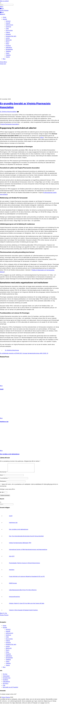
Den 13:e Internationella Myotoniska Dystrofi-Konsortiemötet (26, 536)
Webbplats (3, 481)
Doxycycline (9, 30)
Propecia (8, 45)
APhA (41, 137)
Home (4, 17)
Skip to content (4, 1)
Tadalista (8, 51)
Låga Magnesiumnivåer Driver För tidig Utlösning (22, 590)
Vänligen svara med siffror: (7, 489)
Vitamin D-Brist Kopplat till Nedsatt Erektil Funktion (23, 610)
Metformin (9, 40)
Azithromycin (9, 25)
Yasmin (8, 57)
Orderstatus (6, 676)
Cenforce (8, 26)
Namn (2, 475)
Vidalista (8, 55)
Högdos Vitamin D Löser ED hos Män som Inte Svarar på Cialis (26, 603)
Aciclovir (8, 21)
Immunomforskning (14, 596)
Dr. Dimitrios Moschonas (7, 111)
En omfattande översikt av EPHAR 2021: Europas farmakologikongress (20, 353)
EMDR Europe (13, 583)
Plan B (7, 41)
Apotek (5, 19)
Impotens (11, 569)
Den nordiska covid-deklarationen (9, 454)
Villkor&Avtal (6, 681)
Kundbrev (5, 679)
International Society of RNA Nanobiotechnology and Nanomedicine (28, 549)
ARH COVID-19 (44, 353)
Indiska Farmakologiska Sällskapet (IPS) (20, 542)
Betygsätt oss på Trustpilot (10, 687)
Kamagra (8, 34)
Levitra (8, 38)
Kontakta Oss (6, 678)
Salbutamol (9, 47)
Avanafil (8, 23)
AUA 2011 (11, 556)
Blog (4, 59)
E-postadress (4, 478)
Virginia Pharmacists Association (9, 124)
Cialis (7, 28)
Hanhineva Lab (4, 421)
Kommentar (3, 472)
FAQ (4, 685)
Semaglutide (9, 49)
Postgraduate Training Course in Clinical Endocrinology (24, 563)
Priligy (7, 43)
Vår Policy (5, 683)
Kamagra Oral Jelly (11, 36)
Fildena (8, 32)
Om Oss (5, 674)
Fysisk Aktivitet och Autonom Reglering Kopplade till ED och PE (27, 576)
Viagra (7, 53)
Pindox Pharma (5, 697)
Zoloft (1, 389)
